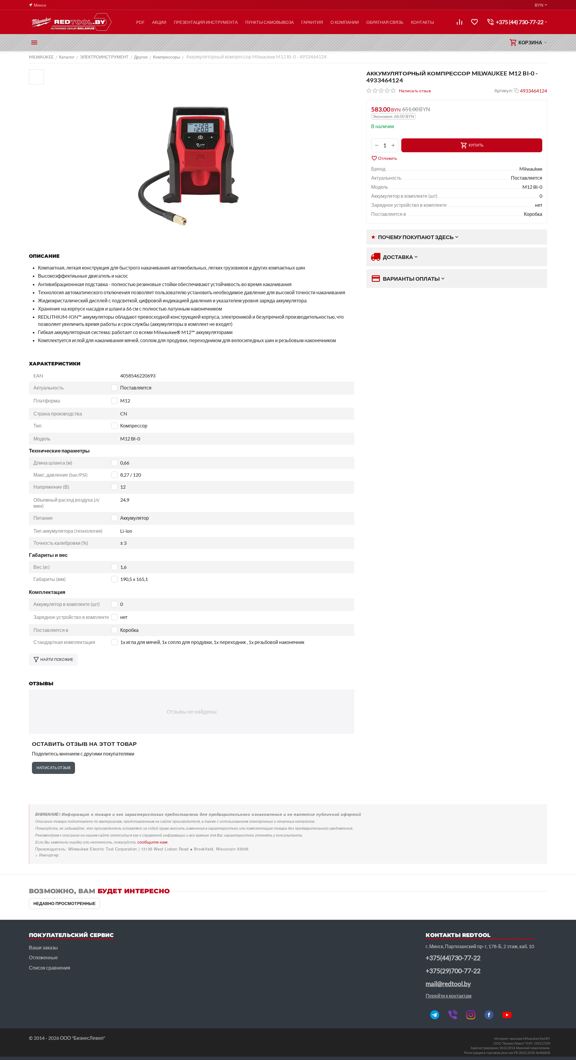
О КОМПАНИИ (344, 22)
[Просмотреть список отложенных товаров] (474, 22)
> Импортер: (47, 855)
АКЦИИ (159, 22)
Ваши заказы (43, 947)
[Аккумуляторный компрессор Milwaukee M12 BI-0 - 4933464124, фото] (200, 155)
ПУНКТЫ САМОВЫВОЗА (269, 22)
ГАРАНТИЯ (312, 22)
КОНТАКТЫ (422, 22)
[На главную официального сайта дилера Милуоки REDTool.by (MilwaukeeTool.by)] (71, 22)
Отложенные (43, 957)
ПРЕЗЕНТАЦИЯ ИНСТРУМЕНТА (206, 22)
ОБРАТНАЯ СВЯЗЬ (384, 22)
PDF (140, 22)
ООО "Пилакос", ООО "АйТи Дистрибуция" (77, 855)
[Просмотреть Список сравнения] (459, 22)
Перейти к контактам (448, 995)
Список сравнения (49, 967)
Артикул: (503, 90)
